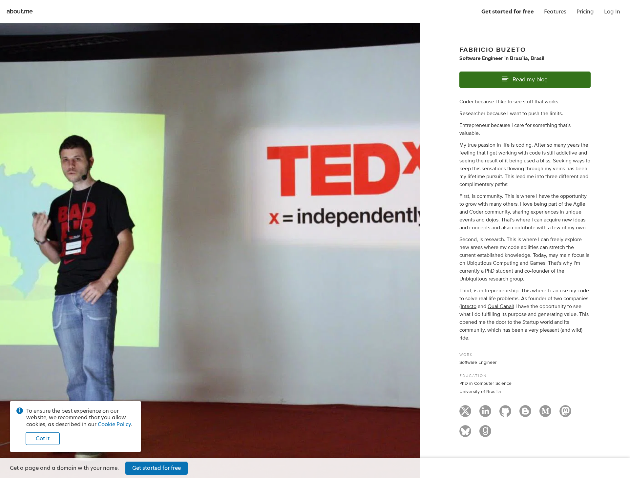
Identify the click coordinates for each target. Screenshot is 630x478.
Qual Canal (500, 306)
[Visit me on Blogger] (525, 414)
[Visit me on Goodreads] (485, 434)
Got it (43, 438)
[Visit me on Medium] (545, 414)
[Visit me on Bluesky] (465, 434)
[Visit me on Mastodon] (565, 414)
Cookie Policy (114, 424)
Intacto (468, 306)
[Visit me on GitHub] (505, 414)
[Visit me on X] (465, 414)
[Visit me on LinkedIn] (485, 414)
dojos (492, 219)
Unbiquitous (473, 278)
